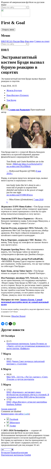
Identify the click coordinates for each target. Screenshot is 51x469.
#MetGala (17, 164)
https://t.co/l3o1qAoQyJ (32, 164)
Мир (22, 41)
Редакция (5, 452)
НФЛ (3, 41)
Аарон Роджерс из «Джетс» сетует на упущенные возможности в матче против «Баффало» (28, 346)
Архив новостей (8, 409)
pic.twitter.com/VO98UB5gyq (20, 195)
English (27, 455)
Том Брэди (11, 100)
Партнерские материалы (18, 343)
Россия (16, 41)
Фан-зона (29, 41)
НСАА (9, 41)
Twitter (12, 426)
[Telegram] (6, 323)
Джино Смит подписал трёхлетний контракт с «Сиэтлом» (26, 362)
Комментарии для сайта (15, 414)
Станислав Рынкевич (19, 110)
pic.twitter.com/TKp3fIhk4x (19, 166)
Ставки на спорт (42, 41)
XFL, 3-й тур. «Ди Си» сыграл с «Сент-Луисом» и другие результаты (27, 378)
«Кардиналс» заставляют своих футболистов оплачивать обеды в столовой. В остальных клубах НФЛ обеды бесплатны (28, 394)
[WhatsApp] (14, 323)
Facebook (13, 419)
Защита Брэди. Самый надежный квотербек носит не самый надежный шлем (25, 302)
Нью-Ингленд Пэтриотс (18, 95)
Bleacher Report (18, 316)
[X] (10, 323)
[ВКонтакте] (2, 323)
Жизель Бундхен (14, 90)
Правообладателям (19, 452)
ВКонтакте (14, 422)
